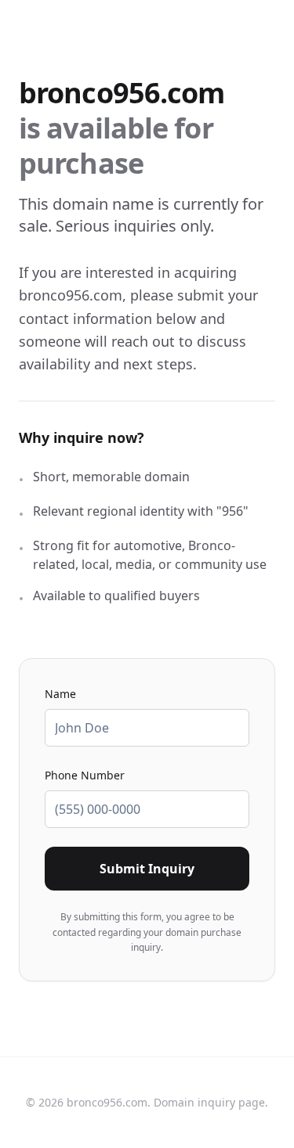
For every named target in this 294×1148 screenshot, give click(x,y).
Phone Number (85, 775)
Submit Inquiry (147, 868)
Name (60, 693)
